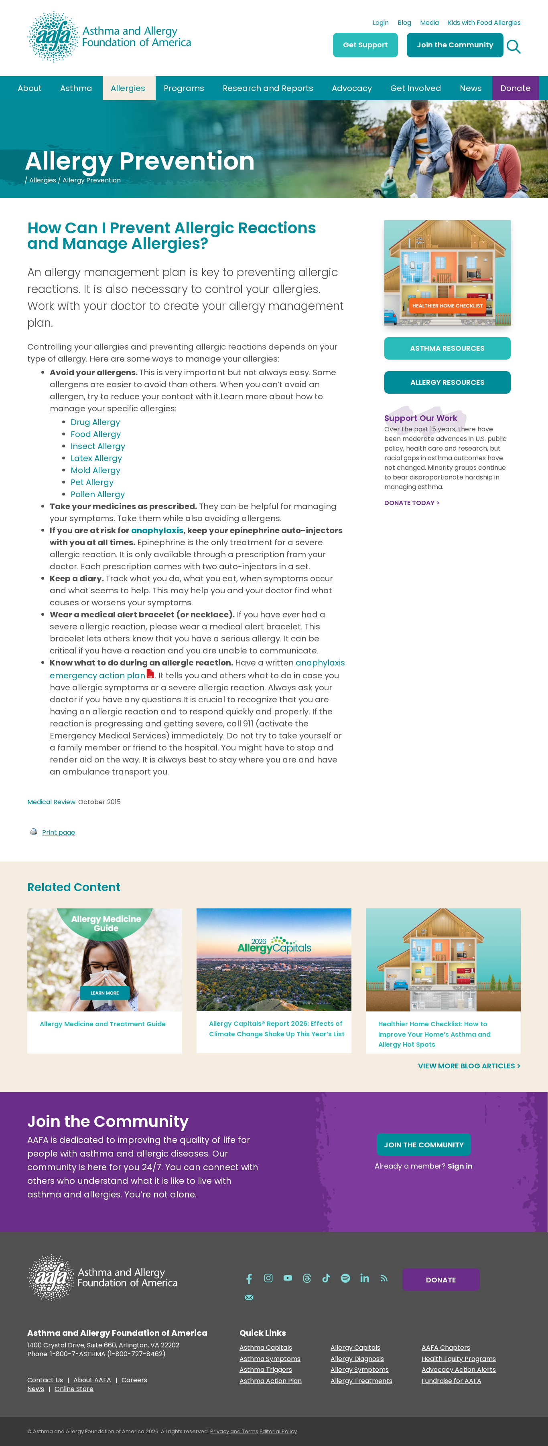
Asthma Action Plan (270, 1381)
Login (381, 23)
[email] (249, 1296)
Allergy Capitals (355, 1348)
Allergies (128, 88)
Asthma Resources (447, 348)
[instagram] (268, 1277)
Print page (58, 832)
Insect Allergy (98, 446)
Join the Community (455, 45)
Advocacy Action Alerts (459, 1370)
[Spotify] (345, 1277)
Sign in (460, 1166)
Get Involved (415, 88)
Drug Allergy (95, 422)
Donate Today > (412, 503)
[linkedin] (364, 1277)
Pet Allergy (92, 482)
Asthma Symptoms (269, 1359)
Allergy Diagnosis (357, 1359)
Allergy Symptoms (360, 1370)
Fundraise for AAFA (451, 1381)
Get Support (365, 45)
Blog (404, 23)
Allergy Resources (447, 382)
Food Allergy (96, 434)
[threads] (307, 1277)
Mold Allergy (95, 470)
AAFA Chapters (446, 1348)
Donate (515, 88)
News (471, 88)
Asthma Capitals (265, 1348)
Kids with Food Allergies (484, 23)
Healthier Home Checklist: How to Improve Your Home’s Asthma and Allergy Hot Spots (434, 1034)
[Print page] (33, 832)
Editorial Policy (278, 1431)
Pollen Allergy (98, 494)
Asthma (76, 88)
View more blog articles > (469, 1066)
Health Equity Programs (459, 1359)
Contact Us (45, 1381)
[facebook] (249, 1277)
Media (429, 23)
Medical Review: (52, 802)
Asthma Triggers (265, 1370)
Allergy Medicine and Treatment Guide (103, 1024)
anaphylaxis (157, 530)
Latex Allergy (96, 458)
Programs (184, 88)
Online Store (74, 1389)
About (30, 88)
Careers (134, 1381)
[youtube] (287, 1277)
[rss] (384, 1277)
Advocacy (352, 88)
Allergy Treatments (361, 1381)
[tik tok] (326, 1277)
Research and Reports (268, 88)
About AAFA (92, 1381)
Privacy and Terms (234, 1431)
